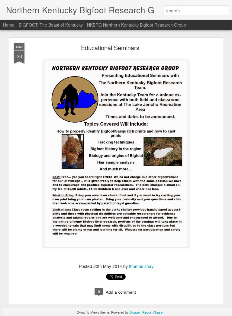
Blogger (135, 312)
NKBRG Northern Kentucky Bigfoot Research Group (136, 25)
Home (8, 25)
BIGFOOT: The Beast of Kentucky (51, 25)
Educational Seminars (110, 47)
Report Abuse (152, 312)
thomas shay (141, 266)
